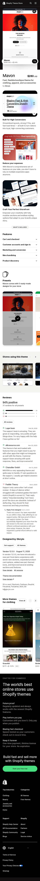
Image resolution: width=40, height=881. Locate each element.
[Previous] (30, 357)
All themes (21, 545)
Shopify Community (10, 832)
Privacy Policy (8, 860)
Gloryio (7, 86)
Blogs (5, 836)
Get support (9, 545)
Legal (23, 832)
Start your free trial (20, 769)
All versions (18, 570)
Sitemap (6, 871)
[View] (18, 374)
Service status (26, 836)
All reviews (8, 422)
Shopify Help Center (10, 824)
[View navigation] (35, 3)
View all (22, 601)
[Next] (35, 357)
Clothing (6, 795)
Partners (24, 828)
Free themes (25, 799)
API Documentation (10, 828)
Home (5, 810)
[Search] (30, 3)
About (23, 824)
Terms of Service (9, 855)
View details (7, 570)
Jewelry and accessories (7, 805)
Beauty (5, 799)
